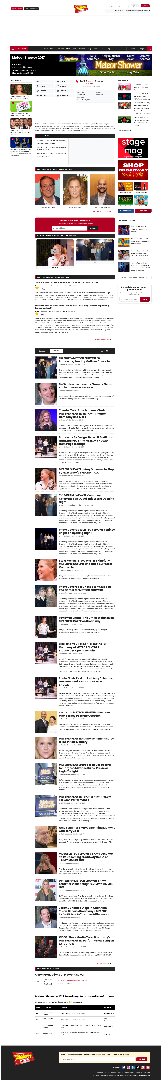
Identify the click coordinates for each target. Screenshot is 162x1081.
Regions (139, 1072)
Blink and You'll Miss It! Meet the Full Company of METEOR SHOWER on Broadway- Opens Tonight (83, 647)
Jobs (74, 49)
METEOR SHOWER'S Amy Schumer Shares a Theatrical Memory (86, 740)
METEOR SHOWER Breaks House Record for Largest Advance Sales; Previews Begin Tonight (85, 768)
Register (132, 49)
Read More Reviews (102, 340)
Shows (52, 49)
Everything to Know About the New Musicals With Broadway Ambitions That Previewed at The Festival (20, 147)
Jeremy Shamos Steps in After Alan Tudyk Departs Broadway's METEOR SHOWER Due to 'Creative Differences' (84, 911)
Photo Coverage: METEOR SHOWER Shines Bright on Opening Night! (87, 531)
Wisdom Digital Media (116, 1075)
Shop (89, 49)
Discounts (143, 210)
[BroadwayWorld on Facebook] (124, 1067)
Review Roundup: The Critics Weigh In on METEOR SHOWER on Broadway (86, 619)
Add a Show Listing (31, 9)
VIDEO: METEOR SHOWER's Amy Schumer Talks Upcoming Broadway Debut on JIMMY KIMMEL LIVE (86, 857)
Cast (41, 81)
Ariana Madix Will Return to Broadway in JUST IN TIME (19, 92)
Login (142, 49)
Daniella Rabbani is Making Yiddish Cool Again (141, 87)
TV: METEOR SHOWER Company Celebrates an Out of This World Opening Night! (86, 499)
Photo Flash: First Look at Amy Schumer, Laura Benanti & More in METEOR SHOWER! (86, 681)
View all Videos (123, 130)
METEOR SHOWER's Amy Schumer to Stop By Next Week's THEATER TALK (86, 470)
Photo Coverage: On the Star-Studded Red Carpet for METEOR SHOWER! (85, 588)
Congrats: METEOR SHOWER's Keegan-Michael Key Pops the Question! (85, 714)
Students (82, 49)
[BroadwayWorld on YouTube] (148, 1067)
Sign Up (93, 228)
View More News (103, 963)
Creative (42, 86)
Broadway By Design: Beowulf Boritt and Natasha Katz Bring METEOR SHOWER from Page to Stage (86, 440)
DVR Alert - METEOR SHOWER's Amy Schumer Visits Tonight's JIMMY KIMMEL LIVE (86, 884)
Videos (62, 81)
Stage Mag (106, 49)
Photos (42, 95)
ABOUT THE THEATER (87, 83)
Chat (68, 49)
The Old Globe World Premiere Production (72, 981)
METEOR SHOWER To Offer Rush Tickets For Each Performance (85, 798)
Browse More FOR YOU (133, 278)
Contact (113, 1072)
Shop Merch (18, 9)
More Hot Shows (125, 210)
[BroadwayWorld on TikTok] (138, 1067)
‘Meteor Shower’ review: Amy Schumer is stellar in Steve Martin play (66, 282)
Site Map (147, 1072)
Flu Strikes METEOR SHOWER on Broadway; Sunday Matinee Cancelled (85, 359)
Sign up (145, 299)
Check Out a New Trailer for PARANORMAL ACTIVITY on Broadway (142, 96)
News (46, 49)
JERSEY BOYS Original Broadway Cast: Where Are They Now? (20, 127)
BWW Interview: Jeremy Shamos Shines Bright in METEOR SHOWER (86, 385)
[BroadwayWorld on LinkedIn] (133, 1067)
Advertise (99, 1072)
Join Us (120, 1072)
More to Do (64, 95)
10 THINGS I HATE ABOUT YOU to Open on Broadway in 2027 (21, 109)
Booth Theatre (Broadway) (92, 81)
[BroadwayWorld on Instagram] (128, 1067)
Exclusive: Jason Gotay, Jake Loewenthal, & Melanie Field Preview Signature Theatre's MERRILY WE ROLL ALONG (142, 108)
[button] (149, 48)
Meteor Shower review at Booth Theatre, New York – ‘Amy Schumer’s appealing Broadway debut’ (72, 306)
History (42, 91)
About (107, 1072)
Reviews (63, 91)
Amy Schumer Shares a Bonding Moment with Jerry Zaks (87, 829)
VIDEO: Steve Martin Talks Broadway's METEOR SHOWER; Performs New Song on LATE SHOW (86, 940)
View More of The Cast (102, 212)
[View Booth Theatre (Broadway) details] (54, 110)
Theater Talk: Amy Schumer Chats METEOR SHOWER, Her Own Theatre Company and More (82, 413)
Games (97, 49)
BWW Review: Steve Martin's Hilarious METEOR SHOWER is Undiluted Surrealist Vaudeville (85, 564)
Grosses (63, 86)
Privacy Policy (144, 1075)
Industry (61, 49)
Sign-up (134, 6)
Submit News (129, 1072)
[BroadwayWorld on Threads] (143, 1067)
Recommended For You (126, 220)
